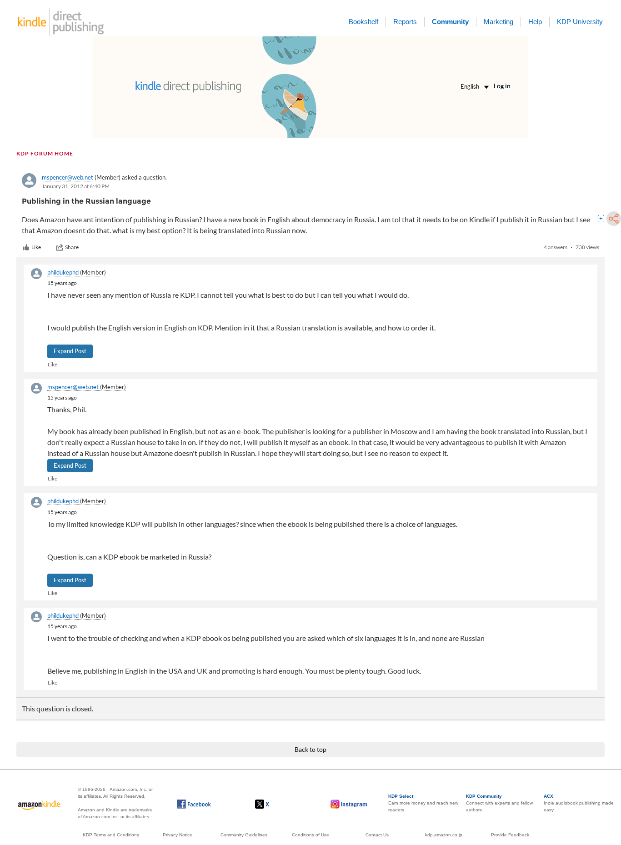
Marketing (498, 21)
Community (450, 21)
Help (535, 21)
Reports (405, 21)
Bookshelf (363, 21)
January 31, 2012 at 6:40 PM (76, 186)
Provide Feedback (510, 834)
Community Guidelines (243, 834)
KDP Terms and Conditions (111, 834)
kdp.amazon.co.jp (443, 834)
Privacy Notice (177, 834)
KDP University (580, 21)
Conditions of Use (310, 834)
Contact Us (377, 834)
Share (72, 247)
